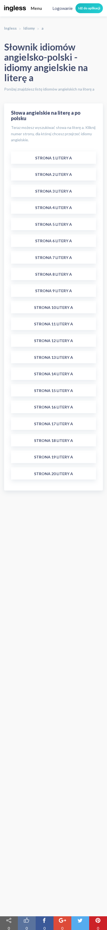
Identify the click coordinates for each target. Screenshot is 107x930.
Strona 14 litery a (53, 373)
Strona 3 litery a (53, 191)
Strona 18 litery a (53, 440)
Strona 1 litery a (53, 158)
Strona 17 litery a (53, 423)
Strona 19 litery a (53, 457)
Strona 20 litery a (53, 473)
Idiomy (29, 28)
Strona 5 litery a (53, 224)
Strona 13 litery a (53, 357)
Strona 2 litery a (53, 174)
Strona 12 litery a (53, 340)
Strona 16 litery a (53, 407)
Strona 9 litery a (53, 290)
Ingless (10, 28)
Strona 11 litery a (53, 324)
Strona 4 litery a (53, 207)
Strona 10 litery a (53, 307)
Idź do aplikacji (89, 8)
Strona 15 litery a (53, 390)
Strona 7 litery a (53, 257)
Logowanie (62, 8)
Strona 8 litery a (53, 274)
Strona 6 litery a (53, 240)
